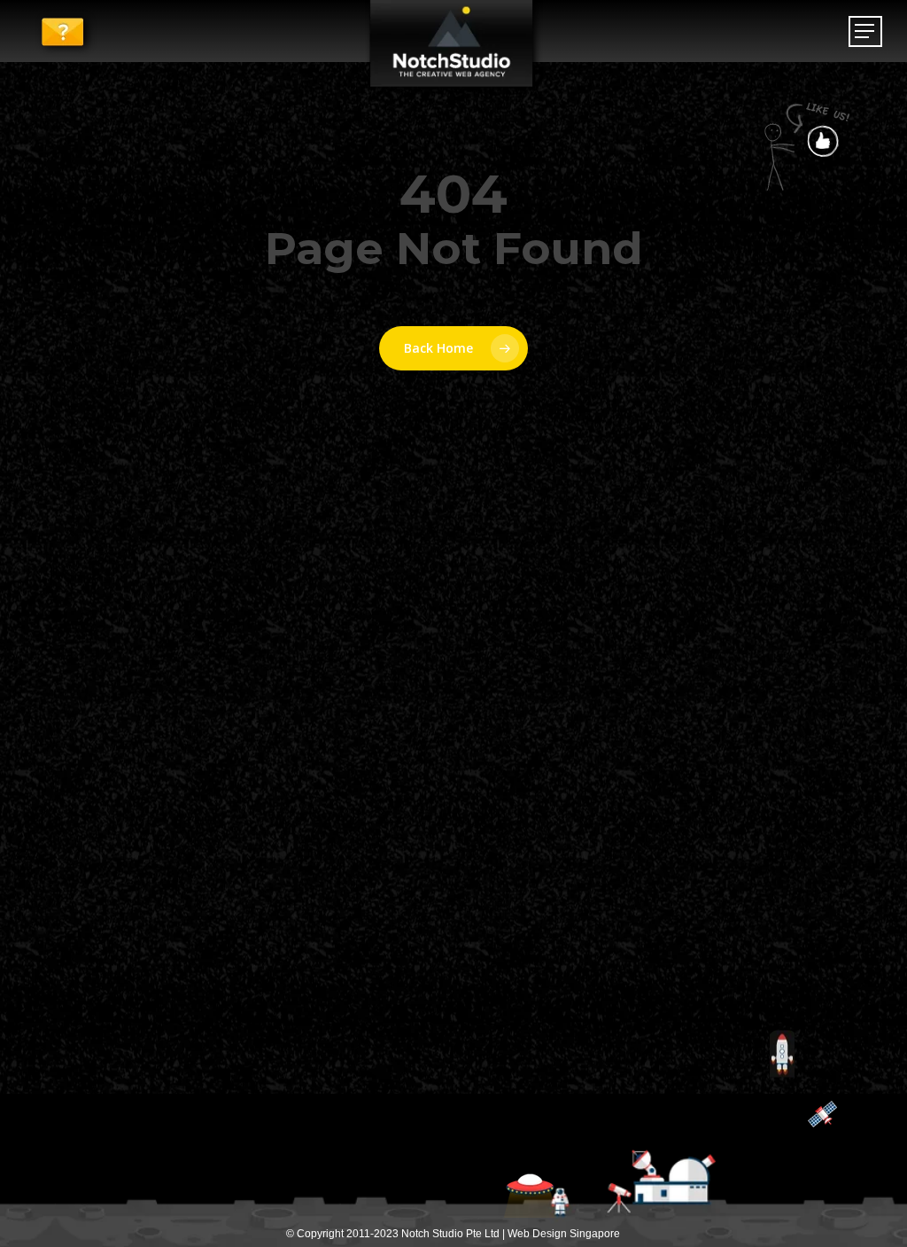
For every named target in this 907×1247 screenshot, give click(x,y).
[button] (865, 31)
